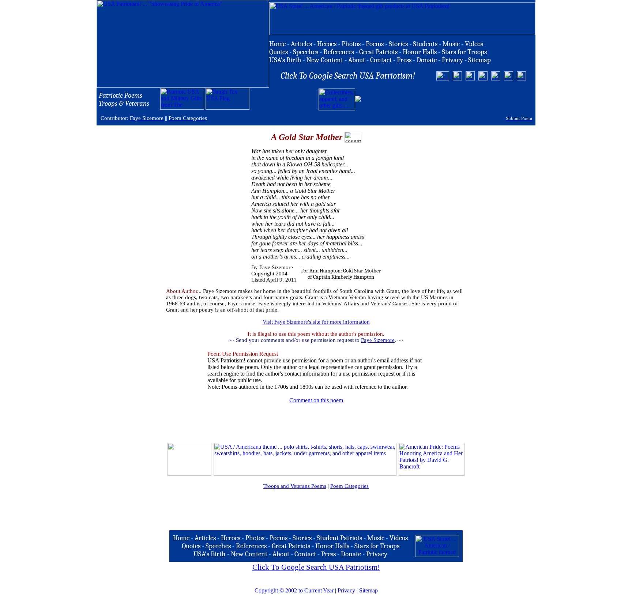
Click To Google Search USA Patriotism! (316, 567)
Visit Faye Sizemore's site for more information (316, 322)
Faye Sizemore (378, 340)
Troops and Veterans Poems (294, 486)
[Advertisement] (448, 99)
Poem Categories (349, 486)
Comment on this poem (316, 400)
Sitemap (368, 590)
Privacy (346, 590)
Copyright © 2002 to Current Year (294, 590)
